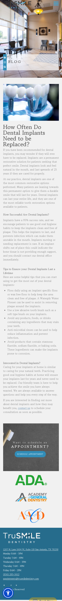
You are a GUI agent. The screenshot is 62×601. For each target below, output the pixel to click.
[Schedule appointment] (43, 594)
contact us (24, 408)
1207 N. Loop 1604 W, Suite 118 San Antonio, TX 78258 (30, 549)
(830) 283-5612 (11, 574)
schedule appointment (30, 454)
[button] (56, 3)
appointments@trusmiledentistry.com (21, 578)
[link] (17, 5)
